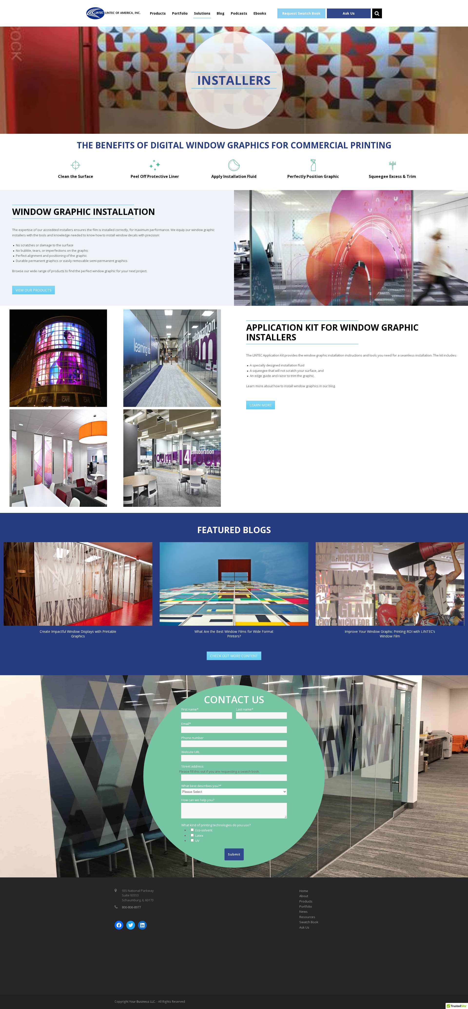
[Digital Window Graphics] (113, 13)
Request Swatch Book (301, 13)
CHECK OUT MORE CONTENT (234, 655)
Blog (220, 13)
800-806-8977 (131, 907)
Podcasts (239, 13)
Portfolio (180, 13)
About (303, 896)
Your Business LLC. (142, 1001)
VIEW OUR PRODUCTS (33, 290)
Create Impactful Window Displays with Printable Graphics (78, 633)
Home (303, 891)
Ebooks (260, 13)
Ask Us (349, 13)
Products (158, 13)
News (303, 911)
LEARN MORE (261, 405)
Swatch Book (308, 922)
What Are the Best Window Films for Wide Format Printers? (234, 633)
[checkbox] (237, 835)
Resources (307, 917)
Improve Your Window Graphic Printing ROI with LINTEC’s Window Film (390, 633)
